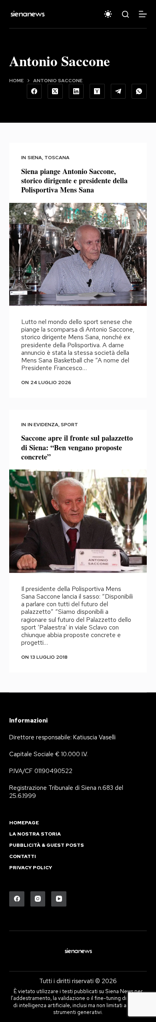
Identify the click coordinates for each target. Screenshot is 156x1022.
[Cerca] (125, 14)
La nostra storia (35, 834)
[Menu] (143, 14)
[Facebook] (34, 91)
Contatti (22, 857)
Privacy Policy (30, 868)
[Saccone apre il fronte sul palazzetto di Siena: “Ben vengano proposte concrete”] (77, 521)
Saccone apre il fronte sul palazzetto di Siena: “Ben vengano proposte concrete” (77, 447)
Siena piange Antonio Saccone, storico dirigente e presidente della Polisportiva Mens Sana (74, 180)
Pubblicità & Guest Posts (46, 845)
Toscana (57, 157)
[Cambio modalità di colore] (108, 14)
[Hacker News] (97, 91)
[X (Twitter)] (55, 91)
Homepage (24, 823)
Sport (69, 424)
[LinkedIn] (76, 91)
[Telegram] (118, 91)
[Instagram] (38, 899)
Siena (35, 157)
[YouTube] (58, 899)
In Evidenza (43, 424)
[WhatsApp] (139, 91)
